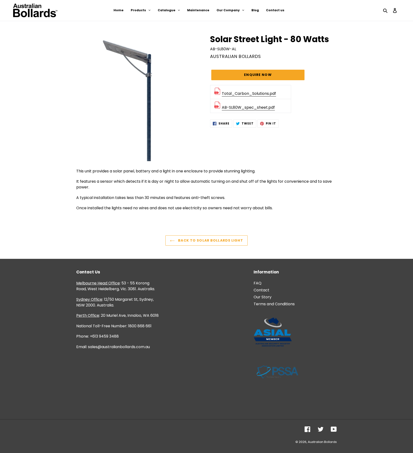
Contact (261, 290)
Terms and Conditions (274, 304)
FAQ (257, 283)
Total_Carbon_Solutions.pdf (249, 93)
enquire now (258, 74)
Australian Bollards (322, 442)
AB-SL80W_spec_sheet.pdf (248, 107)
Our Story (263, 297)
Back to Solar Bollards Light (210, 240)
